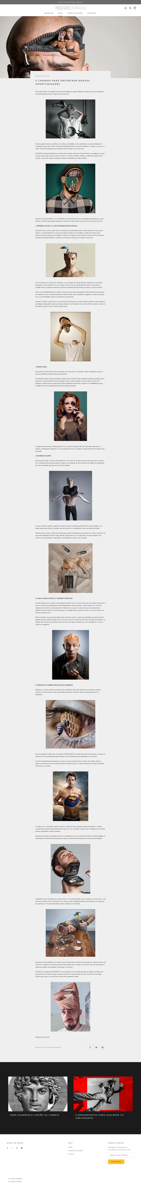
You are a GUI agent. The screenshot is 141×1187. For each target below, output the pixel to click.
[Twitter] (12, 1148)
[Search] (130, 8)
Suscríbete (116, 1162)
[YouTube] (21, 1148)
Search (70, 1147)
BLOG (60, 13)
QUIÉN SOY (49, 13)
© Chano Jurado (15, 1178)
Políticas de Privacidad (75, 1151)
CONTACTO (91, 13)
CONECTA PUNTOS (75, 13)
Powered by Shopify (14, 1181)
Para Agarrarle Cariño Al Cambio (34, 1115)
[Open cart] (135, 8)
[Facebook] (7, 1148)
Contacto (71, 1154)
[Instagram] (17, 1148)
